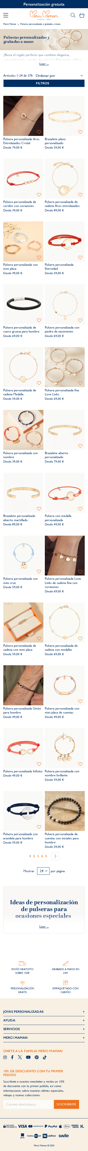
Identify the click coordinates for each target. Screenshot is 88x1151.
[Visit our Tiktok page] (45, 1057)
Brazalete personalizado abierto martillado (19, 518)
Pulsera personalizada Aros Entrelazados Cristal (21, 141)
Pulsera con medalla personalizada (58, 518)
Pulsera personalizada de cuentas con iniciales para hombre (62, 838)
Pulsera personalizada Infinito (22, 771)
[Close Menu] (7, 15)
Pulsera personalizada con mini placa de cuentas (62, 710)
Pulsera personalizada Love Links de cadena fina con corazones (63, 583)
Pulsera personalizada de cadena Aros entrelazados (62, 204)
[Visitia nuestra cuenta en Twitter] (20, 1057)
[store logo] (44, 15)
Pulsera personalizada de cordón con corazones (19, 204)
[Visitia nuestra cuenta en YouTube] (28, 1057)
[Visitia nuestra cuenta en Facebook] (12, 1057)
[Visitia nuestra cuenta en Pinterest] (36, 1057)
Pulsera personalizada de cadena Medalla (19, 392)
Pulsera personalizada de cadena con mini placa (19, 648)
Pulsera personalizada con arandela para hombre (20, 836)
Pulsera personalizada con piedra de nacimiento (62, 329)
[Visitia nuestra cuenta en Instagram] (5, 1057)
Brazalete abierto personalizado (56, 455)
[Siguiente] (55, 856)
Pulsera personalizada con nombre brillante (62, 773)
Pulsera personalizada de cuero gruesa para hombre (21, 329)
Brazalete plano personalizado (55, 141)
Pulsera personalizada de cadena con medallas (61, 648)
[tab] (44, 83)
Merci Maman (9, 24)
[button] (39, 132)
